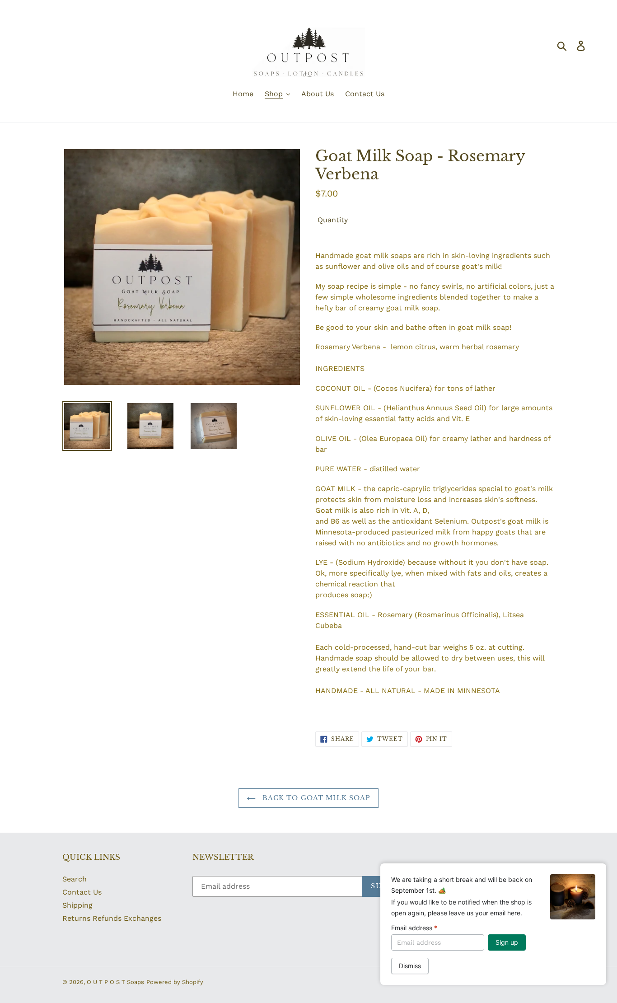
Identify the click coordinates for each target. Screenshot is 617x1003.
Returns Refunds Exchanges (111, 918)
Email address (414, 928)
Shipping (77, 905)
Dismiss (410, 966)
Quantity (333, 220)
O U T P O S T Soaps (115, 982)
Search (74, 879)
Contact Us (82, 892)
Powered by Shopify (174, 982)
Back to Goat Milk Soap (315, 798)
